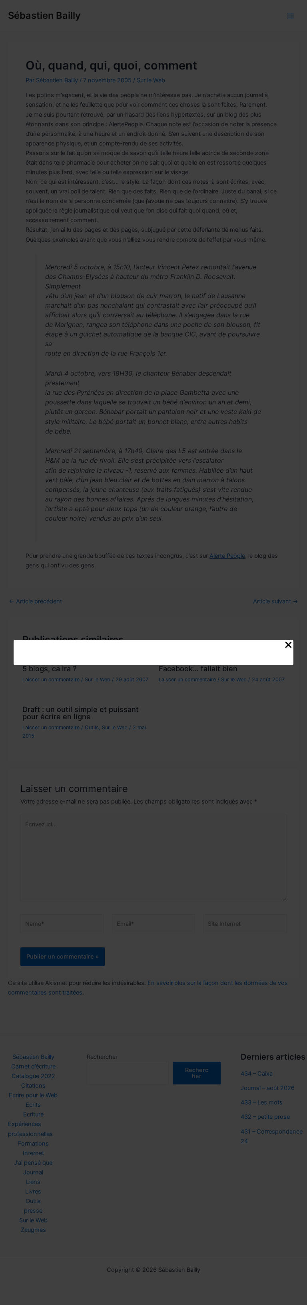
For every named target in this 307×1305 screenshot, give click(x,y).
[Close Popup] (288, 645)
